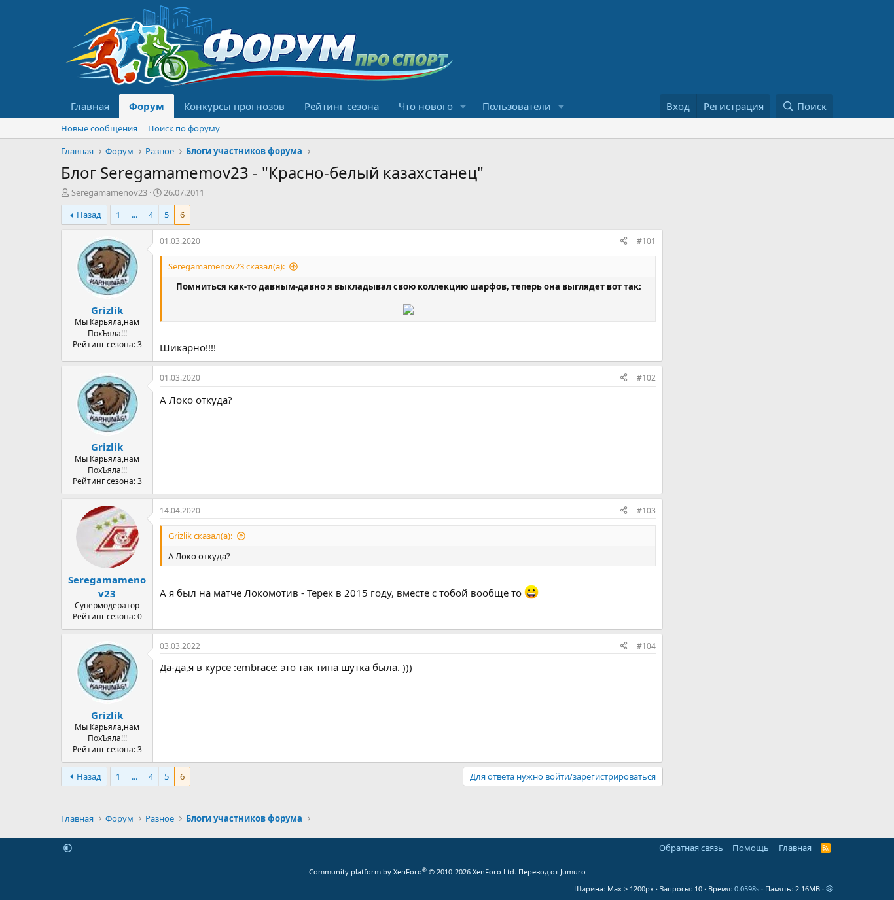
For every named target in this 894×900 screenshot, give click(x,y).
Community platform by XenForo (412, 871)
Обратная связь (691, 848)
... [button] (134, 214)
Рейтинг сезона (341, 106)
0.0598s (746, 888)
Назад (89, 214)
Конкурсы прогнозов (234, 106)
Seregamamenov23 (109, 192)
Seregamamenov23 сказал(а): (226, 266)
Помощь (750, 848)
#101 (646, 241)
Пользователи (516, 106)
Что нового (426, 106)
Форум (146, 106)
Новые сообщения (99, 128)
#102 (646, 377)
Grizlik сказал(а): (200, 536)
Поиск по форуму (184, 128)
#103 (646, 510)
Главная (90, 106)
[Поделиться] (623, 241)
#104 (646, 645)
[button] (463, 106)
